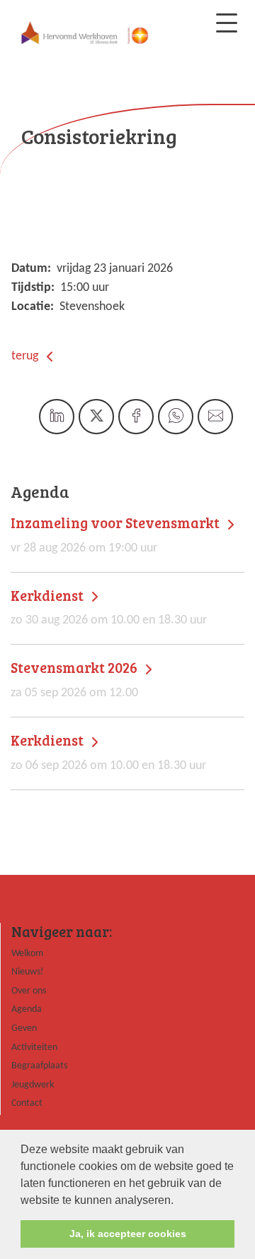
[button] (178, 1201)
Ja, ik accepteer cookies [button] (127, 1233)
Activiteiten (34, 1047)
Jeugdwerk (32, 1085)
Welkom (27, 953)
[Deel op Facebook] (136, 416)
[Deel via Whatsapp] (175, 416)
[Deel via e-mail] (215, 416)
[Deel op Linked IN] (56, 416)
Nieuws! (27, 972)
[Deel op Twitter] (96, 416)
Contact (26, 1103)
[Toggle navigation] (226, 23)
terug (26, 356)
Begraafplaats (39, 1066)
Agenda (26, 1009)
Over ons (28, 991)
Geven (24, 1028)
